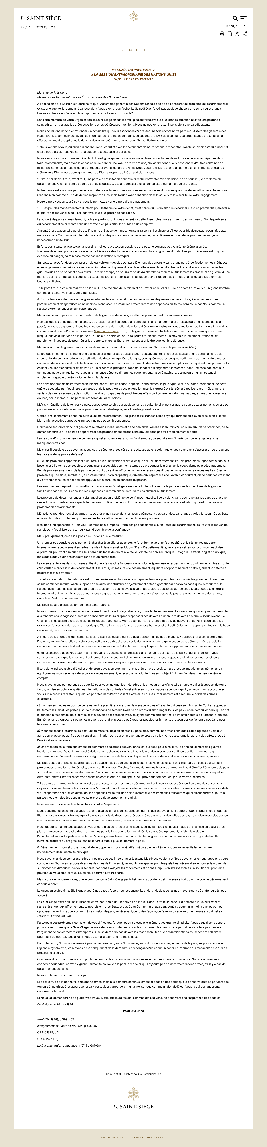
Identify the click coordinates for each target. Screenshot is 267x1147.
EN (124, 50)
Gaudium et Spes (106, 331)
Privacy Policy (155, 1137)
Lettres (41, 27)
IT (144, 50)
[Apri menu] (243, 18)
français (232, 27)
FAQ (103, 1137)
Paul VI (27, 27)
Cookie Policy (135, 1137)
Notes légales (116, 1137)
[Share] (245, 34)
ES (131, 50)
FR (137, 50)
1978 (52, 27)
